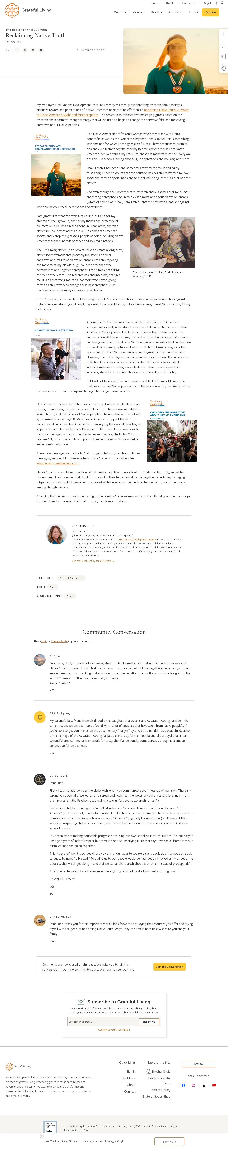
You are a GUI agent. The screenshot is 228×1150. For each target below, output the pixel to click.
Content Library (159, 1090)
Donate (210, 12)
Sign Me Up (149, 1021)
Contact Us (189, 3)
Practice (156, 12)
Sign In (208, 3)
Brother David (161, 1071)
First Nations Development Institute (138, 539)
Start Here (129, 1078)
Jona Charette (13, 41)
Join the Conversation (169, 967)
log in (44, 641)
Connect (139, 12)
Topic (41, 587)
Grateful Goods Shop (156, 1096)
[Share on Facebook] (17, 50)
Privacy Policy (215, 1145)
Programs (175, 12)
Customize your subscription (114, 1029)
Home (153, 3)
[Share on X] (33, 50)
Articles (70, 596)
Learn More (169, 1141)
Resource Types (50, 596)
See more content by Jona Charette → (93, 560)
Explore (194, 12)
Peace (53, 587)
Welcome (120, 12)
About (169, 3)
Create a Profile (59, 641)
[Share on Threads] (25, 50)
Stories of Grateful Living (26, 29)
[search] (222, 2)
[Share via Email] (41, 50)
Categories (46, 578)
